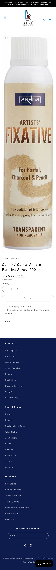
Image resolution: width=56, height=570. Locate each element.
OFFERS (9, 392)
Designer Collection (14, 386)
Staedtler (9, 420)
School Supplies (12, 368)
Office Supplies (12, 362)
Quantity (5, 284)
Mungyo (9, 467)
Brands (8, 374)
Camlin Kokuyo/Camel (15, 426)
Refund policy (47, 558)
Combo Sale (10, 380)
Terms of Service (13, 495)
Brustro (8, 414)
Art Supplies (11, 350)
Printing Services (13, 490)
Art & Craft (10, 356)
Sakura (8, 461)
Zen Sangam (11, 438)
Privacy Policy (11, 513)
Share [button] (7, 321)
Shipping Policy (12, 501)
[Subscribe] (45, 536)
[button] (5, 17)
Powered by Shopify (32, 558)
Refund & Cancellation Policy (18, 507)
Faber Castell (11, 455)
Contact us (10, 519)
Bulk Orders (10, 484)
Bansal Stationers (17, 558)
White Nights (11, 432)
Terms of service (29, 562)
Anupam (9, 449)
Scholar (8, 444)
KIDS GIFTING (11, 398)
